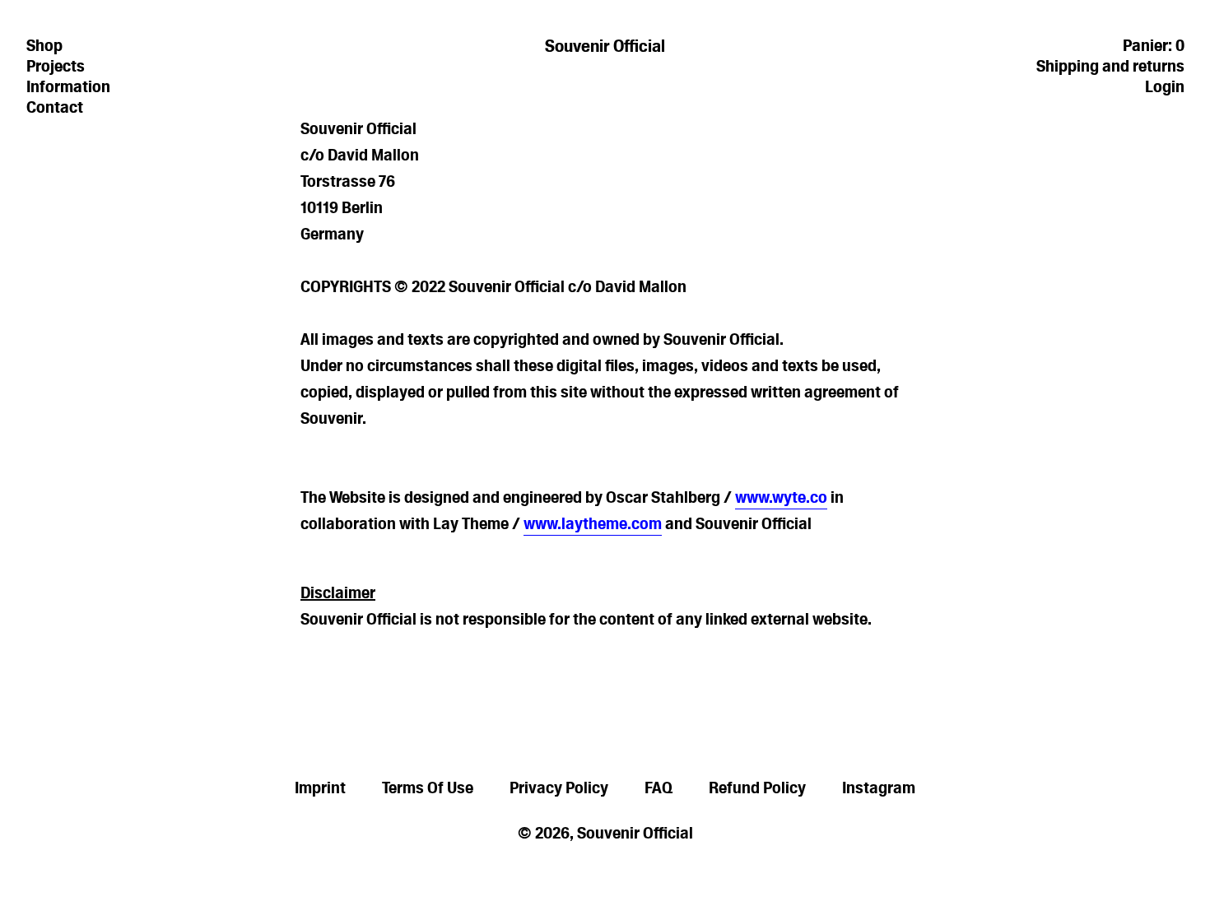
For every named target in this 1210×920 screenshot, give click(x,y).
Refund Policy (757, 787)
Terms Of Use (427, 787)
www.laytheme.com (593, 523)
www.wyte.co (781, 497)
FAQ (658, 787)
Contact (54, 107)
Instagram (878, 787)
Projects (55, 66)
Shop (44, 45)
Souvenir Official (605, 45)
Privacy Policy (559, 787)
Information (68, 86)
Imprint (320, 787)
